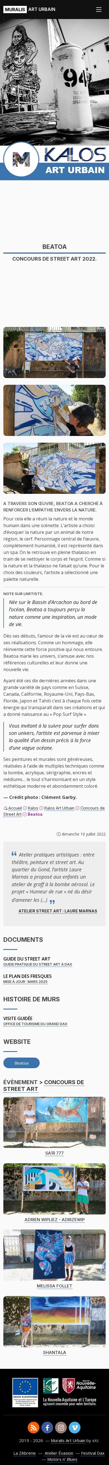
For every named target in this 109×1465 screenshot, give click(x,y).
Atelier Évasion (58, 1453)
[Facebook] (47, 1427)
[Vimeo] (74, 1427)
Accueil (15, 808)
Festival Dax (93, 1453)
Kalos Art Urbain (59, 808)
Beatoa (22, 1063)
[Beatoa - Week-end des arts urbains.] (54, 468)
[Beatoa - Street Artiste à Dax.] (54, 352)
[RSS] (33, 1427)
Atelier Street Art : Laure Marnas (57, 911)
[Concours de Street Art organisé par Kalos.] (54, 410)
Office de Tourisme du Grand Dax (35, 1024)
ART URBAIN (30, 9)
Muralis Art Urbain (68, 1440)
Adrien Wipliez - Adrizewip (55, 1219)
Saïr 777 (54, 1153)
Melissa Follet (54, 1286)
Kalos (33, 808)
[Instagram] (61, 1427)
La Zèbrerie (24, 1453)
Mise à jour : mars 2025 (25, 982)
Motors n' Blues (62, 1459)
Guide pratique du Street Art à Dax (37, 964)
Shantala (54, 1352)
